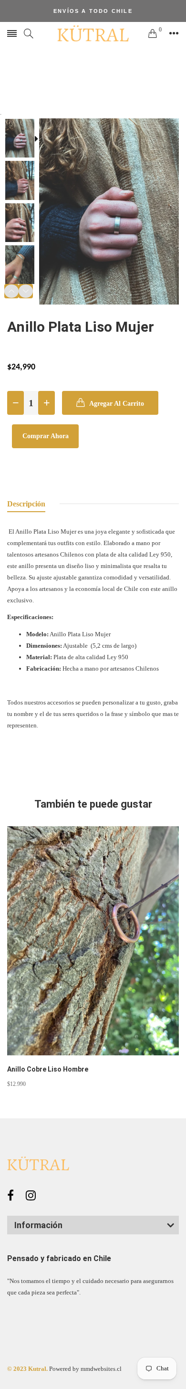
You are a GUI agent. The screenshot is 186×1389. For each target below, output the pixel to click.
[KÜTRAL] (93, 33)
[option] (23, 139)
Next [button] (26, 291)
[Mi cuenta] (174, 33)
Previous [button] (11, 291)
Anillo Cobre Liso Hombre (47, 1069)
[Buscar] (28, 34)
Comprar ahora (45, 436)
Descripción (26, 504)
